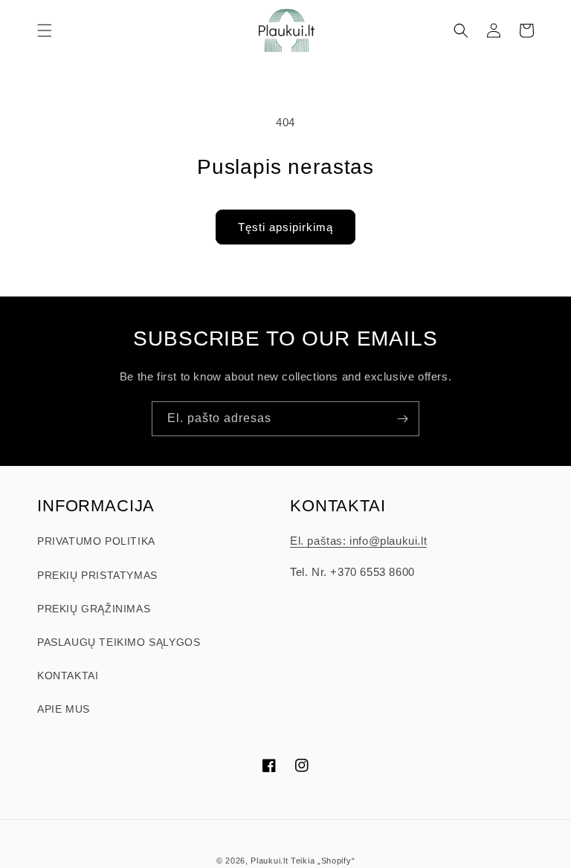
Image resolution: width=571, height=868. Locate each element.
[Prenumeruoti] (402, 418)
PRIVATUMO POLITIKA (96, 541)
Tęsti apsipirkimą (285, 227)
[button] (44, 30)
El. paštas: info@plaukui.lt (358, 540)
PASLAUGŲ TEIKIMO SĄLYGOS (118, 642)
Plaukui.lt (269, 860)
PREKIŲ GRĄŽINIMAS (93, 609)
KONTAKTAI (67, 675)
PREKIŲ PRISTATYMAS (97, 575)
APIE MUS (63, 709)
